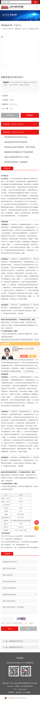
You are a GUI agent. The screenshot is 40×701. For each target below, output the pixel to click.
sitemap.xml (22, 689)
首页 (4, 29)
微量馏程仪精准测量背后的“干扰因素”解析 (18, 152)
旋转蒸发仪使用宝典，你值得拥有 (15, 162)
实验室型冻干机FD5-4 (16, 641)
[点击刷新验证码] (21, 619)
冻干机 (24, 29)
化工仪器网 (26, 692)
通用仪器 (18, 29)
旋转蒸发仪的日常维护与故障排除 (15, 142)
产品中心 (10, 29)
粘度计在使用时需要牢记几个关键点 (16, 157)
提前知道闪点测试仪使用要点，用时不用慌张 (19, 147)
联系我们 (30, 115)
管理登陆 (11, 692)
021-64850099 (36, 522)
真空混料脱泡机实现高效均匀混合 (15, 137)
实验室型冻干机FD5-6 (16, 647)
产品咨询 (10, 115)
